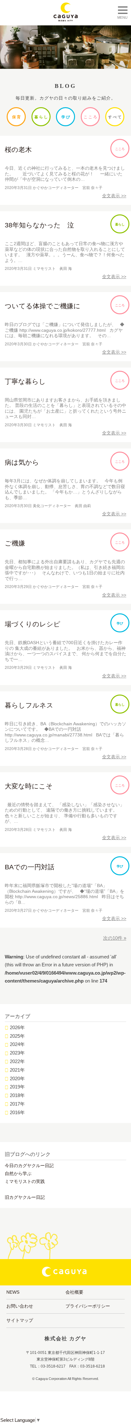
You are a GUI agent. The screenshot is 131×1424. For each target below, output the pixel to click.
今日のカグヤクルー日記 (29, 1165)
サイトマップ (19, 1320)
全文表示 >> (114, 195)
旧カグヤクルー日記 (25, 1197)
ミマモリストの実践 (25, 1181)
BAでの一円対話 (29, 867)
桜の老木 (18, 149)
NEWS (12, 1292)
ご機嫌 (15, 543)
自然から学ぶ (18, 1173)
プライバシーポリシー (88, 1306)
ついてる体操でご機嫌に (42, 306)
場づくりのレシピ (32, 624)
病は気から (22, 462)
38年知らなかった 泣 (39, 225)
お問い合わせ (19, 1306)
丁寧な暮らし (25, 381)
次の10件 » (114, 938)
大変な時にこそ (29, 786)
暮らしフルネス (29, 705)
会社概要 (74, 1292)
